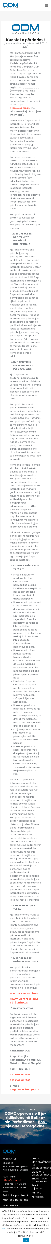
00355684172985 (20, 1074)
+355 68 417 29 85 (14, 1183)
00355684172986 (20, 1080)
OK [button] (26, 1240)
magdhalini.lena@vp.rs (24, 1089)
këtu (4, 1228)
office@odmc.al (12, 1180)
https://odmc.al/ (20, 108)
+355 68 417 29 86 (14, 1187)
